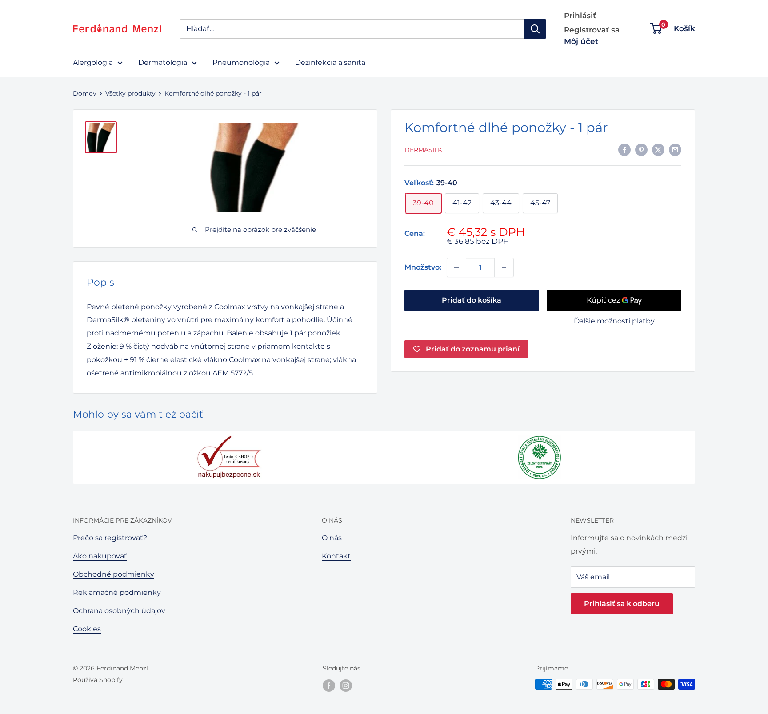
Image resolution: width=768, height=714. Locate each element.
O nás (332, 538)
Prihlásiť (580, 15)
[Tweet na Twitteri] (658, 149)
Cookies (87, 629)
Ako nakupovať (100, 556)
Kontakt (336, 556)
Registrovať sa (592, 29)
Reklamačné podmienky (117, 592)
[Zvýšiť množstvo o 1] (504, 268)
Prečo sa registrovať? (110, 538)
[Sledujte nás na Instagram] (346, 685)
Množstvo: (422, 267)
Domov (84, 93)
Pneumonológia (241, 62)
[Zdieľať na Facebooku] (624, 149)
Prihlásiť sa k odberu (622, 603)
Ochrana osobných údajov (119, 610)
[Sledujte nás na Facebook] (329, 685)
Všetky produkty (130, 93)
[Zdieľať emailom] (675, 149)
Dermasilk (423, 150)
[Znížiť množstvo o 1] (456, 268)
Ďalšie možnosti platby (614, 321)
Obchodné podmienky (113, 574)
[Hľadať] (535, 29)
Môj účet (581, 41)
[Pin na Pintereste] (641, 149)
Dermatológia (162, 62)
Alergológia (93, 62)
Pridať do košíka (471, 300)
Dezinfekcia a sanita (330, 62)
